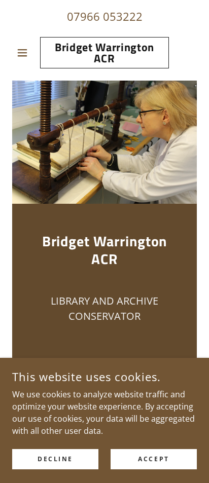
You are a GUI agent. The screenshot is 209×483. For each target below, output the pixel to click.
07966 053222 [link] (105, 16)
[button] (26, 53)
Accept (153, 459)
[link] (104, 52)
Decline (55, 459)
